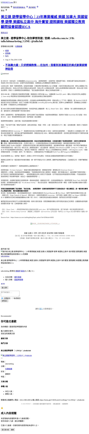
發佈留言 (4, 301)
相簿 (7, 51)
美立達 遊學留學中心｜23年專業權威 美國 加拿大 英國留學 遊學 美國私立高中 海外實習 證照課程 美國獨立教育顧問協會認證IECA (44, 22)
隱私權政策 (56, 404)
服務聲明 (65, 404)
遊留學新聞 (18, 280)
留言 (23, 271)
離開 (12, 430)
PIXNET (28, 404)
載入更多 (4, 288)
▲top (3, 283)
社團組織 (18, 46)
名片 (7, 56)
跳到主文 (4, 33)
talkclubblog (5, 256)
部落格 (7, 53)
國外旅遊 (17, 277)
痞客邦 (18, 271)
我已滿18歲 (5, 430)
